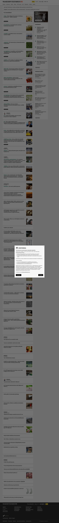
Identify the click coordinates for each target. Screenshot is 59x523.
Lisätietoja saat (23, 272)
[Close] (43, 246)
